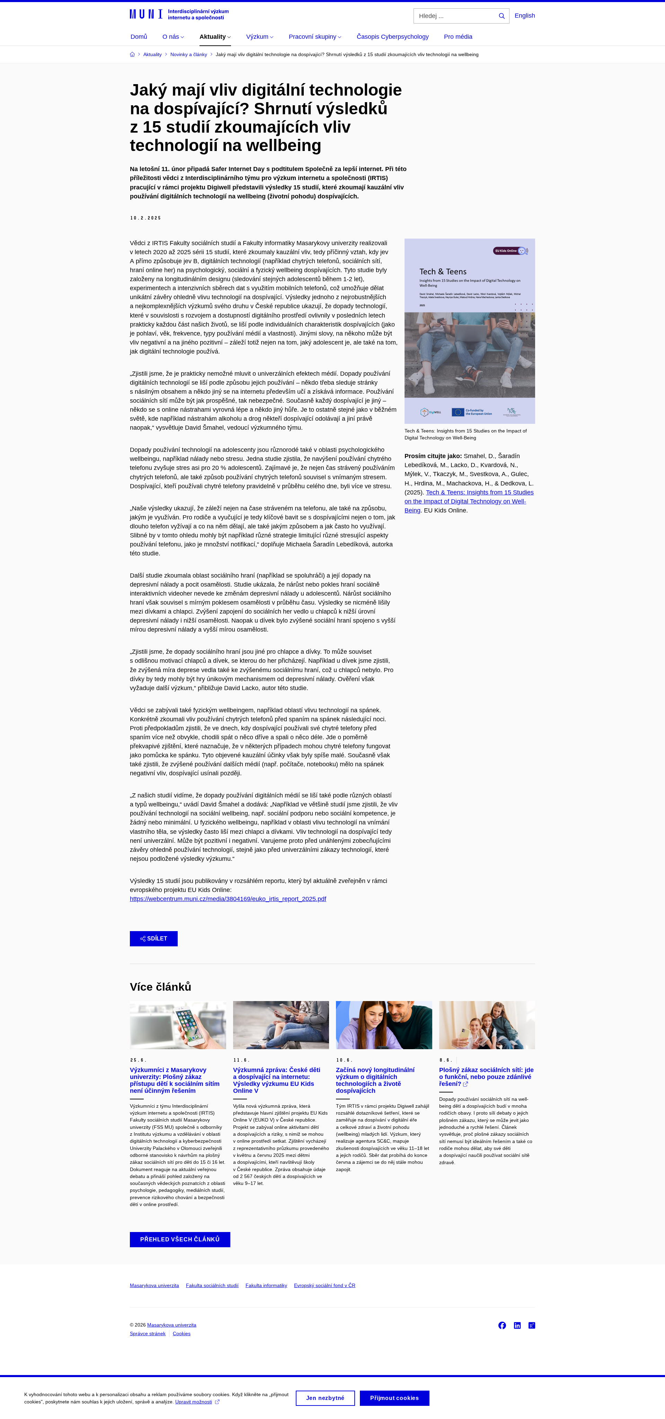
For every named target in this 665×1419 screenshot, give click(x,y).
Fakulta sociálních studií (212, 1285)
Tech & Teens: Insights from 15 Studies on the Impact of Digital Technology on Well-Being (469, 501)
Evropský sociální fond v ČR (324, 1285)
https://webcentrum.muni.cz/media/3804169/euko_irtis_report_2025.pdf (228, 898)
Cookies (181, 1333)
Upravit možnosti (193, 1401)
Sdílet (157, 938)
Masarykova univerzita (154, 1285)
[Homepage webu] (179, 14)
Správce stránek (148, 1333)
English (525, 15)
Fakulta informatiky (266, 1285)
